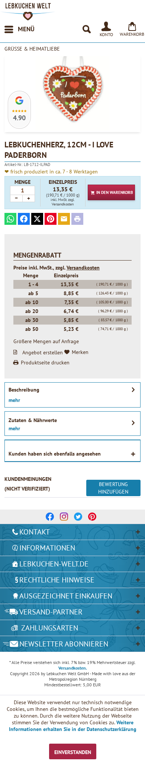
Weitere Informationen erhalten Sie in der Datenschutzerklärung (72, 725)
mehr (14, 400)
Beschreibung (24, 389)
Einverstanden (72, 752)
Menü (26, 29)
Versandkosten (83, 267)
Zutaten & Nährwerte (33, 420)
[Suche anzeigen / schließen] (86, 29)
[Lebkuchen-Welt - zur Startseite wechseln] (28, 11)
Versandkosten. (72, 668)
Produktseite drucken (45, 362)
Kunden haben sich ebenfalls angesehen (55, 453)
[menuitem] (19, 29)
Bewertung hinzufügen (113, 488)
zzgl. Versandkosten (63, 202)
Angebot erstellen (42, 352)
